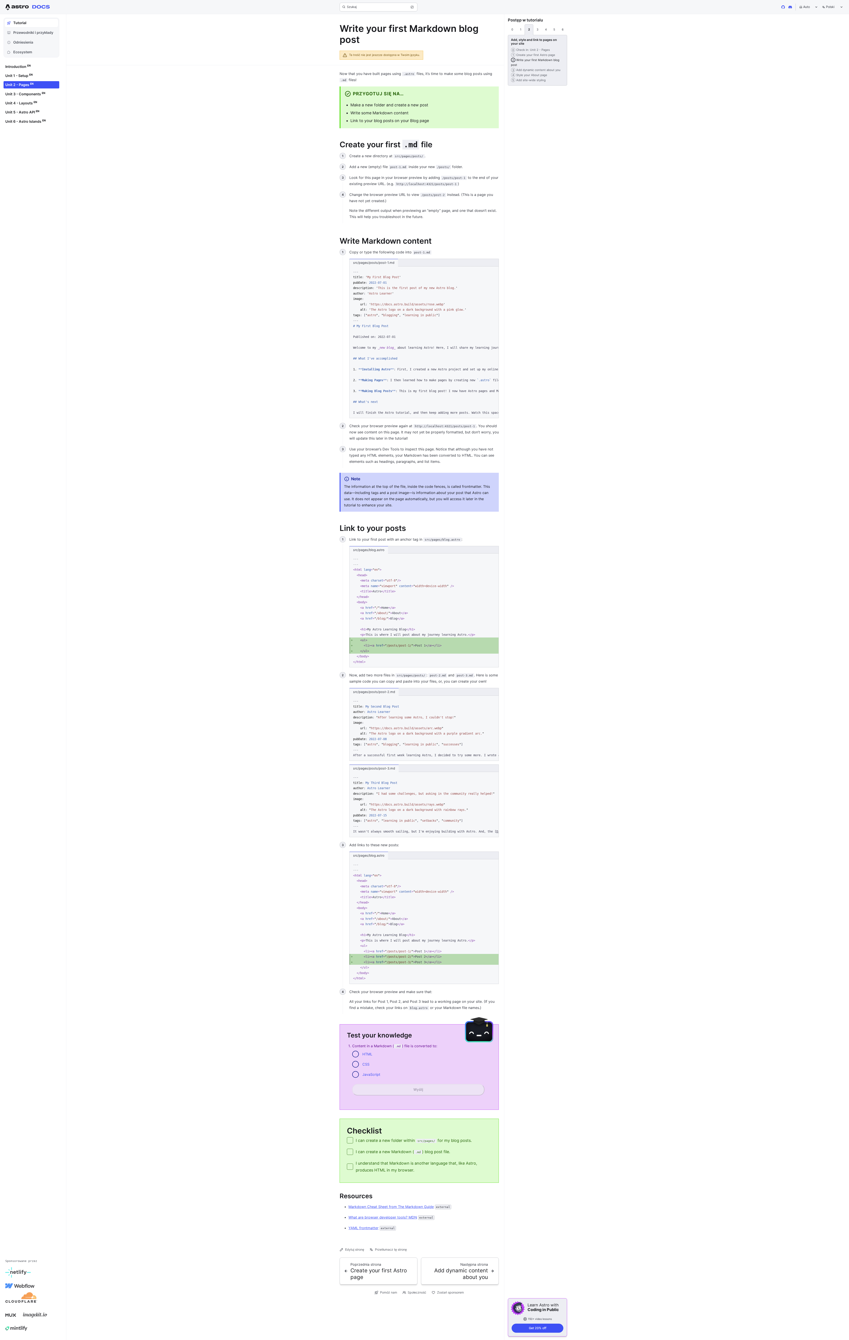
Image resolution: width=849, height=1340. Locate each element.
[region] (424, 342)
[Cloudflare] (21, 1299)
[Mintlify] (16, 1328)
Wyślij (418, 1089)
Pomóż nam (388, 1292)
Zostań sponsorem (450, 1292)
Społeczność (417, 1292)
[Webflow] (19, 1286)
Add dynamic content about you (535, 70)
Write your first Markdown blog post (535, 62)
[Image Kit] (35, 1315)
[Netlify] (18, 1272)
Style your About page (529, 75)
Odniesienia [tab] (23, 42)
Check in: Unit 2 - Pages (530, 50)
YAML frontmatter (363, 1228)
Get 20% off (537, 1328)
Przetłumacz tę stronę (391, 1249)
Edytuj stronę (354, 1249)
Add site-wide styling (528, 80)
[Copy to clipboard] (493, 271)
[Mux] (10, 1315)
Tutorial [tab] (19, 23)
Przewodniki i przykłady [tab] (33, 32)
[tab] (512, 30)
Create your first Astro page (533, 55)
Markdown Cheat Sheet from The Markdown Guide (391, 1206)
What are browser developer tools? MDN (382, 1217)
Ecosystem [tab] (22, 52)
